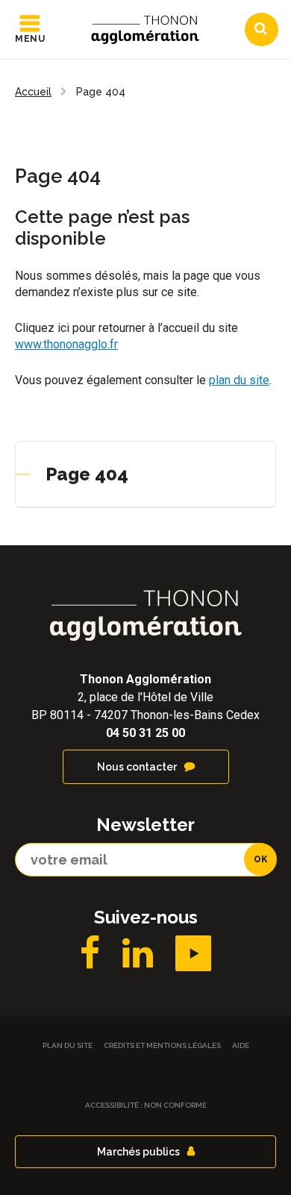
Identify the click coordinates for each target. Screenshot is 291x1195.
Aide (240, 1045)
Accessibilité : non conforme (146, 1105)
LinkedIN (137, 953)
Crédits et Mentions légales (162, 1045)
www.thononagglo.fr (66, 344)
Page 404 (87, 474)
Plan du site (68, 1045)
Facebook (90, 953)
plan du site (239, 380)
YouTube (193, 953)
